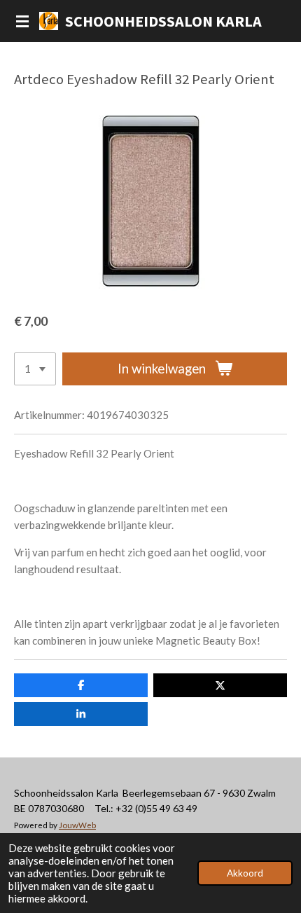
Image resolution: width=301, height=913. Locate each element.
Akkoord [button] (245, 873)
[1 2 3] (35, 368)
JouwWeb (77, 825)
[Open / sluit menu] (22, 21)
